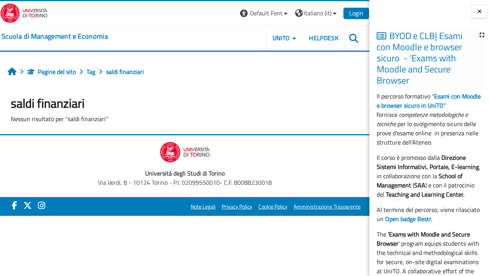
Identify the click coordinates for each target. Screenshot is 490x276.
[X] (27, 205)
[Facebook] (14, 205)
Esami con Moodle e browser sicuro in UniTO (429, 101)
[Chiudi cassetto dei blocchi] (479, 12)
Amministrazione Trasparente (327, 206)
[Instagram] (41, 205)
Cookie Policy (272, 206)
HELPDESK (323, 38)
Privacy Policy (237, 206)
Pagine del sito (57, 71)
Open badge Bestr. (408, 218)
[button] (265, 13)
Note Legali (203, 206)
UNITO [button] (281, 38)
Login (356, 13)
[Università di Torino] (24, 12)
